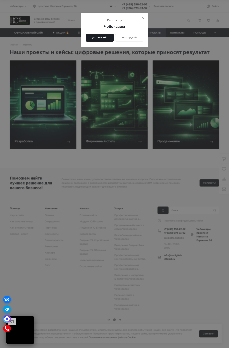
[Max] (7, 319)
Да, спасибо (99, 37)
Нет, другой (129, 37)
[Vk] (7, 299)
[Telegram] (7, 309)
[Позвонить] (7, 328)
